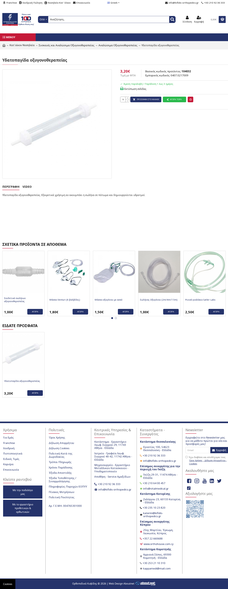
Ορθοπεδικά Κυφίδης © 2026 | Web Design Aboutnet (103, 583)
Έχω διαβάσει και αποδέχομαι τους (208, 460)
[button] (112, 318)
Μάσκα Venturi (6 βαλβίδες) (64, 299)
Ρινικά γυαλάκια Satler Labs (200, 299)
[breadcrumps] (3, 45)
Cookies (7, 584)
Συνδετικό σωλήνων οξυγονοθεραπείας (15, 300)
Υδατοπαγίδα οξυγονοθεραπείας (22, 381)
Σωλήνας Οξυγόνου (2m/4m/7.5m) (158, 299)
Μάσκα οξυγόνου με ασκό (108, 299)
